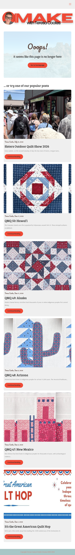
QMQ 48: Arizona (16, 375)
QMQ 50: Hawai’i (16, 221)
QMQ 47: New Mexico (19, 449)
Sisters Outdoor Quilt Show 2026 (27, 146)
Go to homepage (37, 65)
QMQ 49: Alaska (16, 298)
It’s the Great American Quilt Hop (27, 526)
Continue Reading (13, 157)
